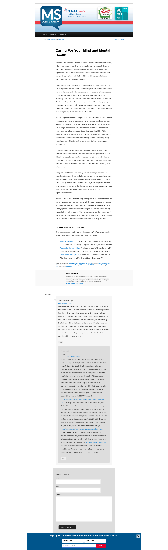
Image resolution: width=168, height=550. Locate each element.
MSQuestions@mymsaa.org (96, 442)
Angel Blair (61, 39)
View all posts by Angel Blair (74, 283)
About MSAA (53, 34)
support (97, 265)
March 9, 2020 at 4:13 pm (65, 303)
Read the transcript (67, 241)
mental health (72, 265)
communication (102, 263)
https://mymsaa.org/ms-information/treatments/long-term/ (82, 429)
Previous (116, 40)
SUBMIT (101, 546)
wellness (101, 265)
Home (45, 34)
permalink (69, 266)
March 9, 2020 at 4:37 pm (73, 357)
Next (123, 40)
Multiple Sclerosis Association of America (80, 263)
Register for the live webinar (70, 248)
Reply (60, 342)
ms (77, 265)
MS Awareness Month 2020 (86, 265)
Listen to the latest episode (69, 254)
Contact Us (63, 34)
